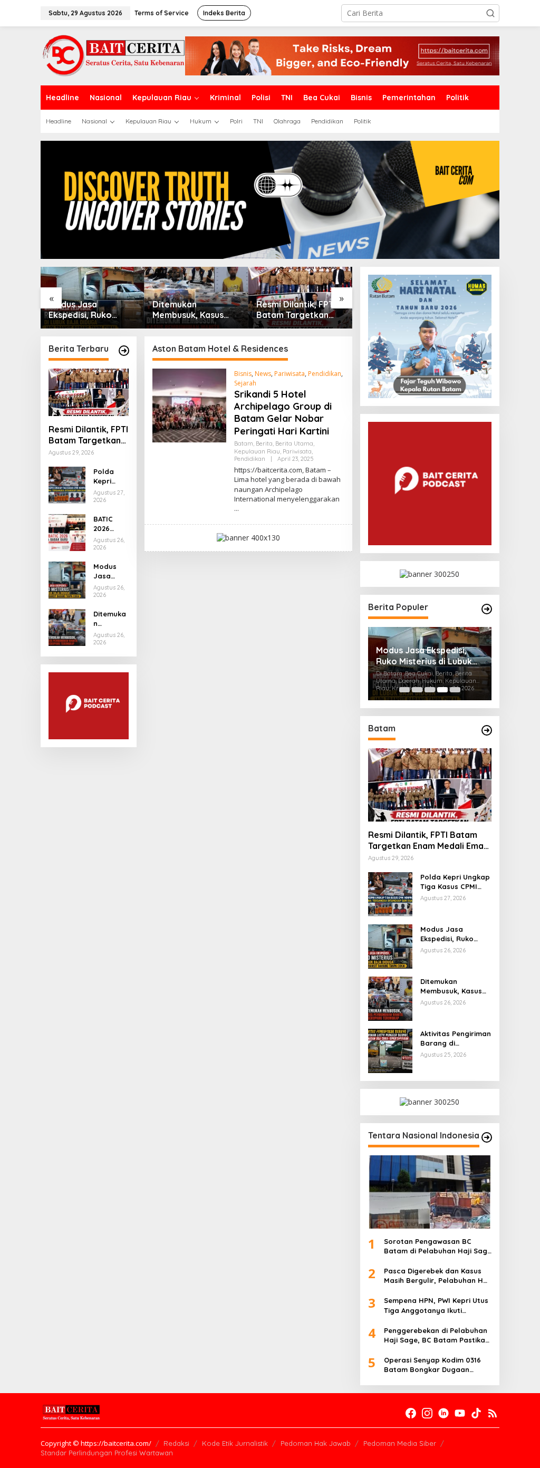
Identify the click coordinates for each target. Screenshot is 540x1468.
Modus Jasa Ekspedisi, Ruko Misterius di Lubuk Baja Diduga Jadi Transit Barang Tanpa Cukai (85, 310)
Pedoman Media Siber (399, 1443)
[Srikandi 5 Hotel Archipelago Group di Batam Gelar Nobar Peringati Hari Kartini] (236, 508)
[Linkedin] (443, 1413)
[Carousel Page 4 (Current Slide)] (442, 689)
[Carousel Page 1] (404, 689)
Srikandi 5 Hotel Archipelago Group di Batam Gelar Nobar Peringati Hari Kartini (283, 412)
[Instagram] (427, 1413)
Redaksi (176, 1443)
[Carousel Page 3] (430, 689)
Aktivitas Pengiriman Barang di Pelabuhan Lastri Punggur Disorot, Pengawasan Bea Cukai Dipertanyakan (455, 1038)
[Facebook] (411, 1413)
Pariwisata (289, 373)
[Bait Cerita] (113, 55)
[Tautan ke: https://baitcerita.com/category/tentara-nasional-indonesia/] (486, 1137)
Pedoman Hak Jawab (316, 1443)
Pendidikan (324, 373)
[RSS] (492, 1413)
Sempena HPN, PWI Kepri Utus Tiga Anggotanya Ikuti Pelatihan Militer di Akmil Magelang (436, 1305)
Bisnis (243, 373)
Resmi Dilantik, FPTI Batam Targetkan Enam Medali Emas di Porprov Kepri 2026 (298, 310)
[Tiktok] (476, 1413)
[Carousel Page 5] (455, 689)
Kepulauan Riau (257, 451)
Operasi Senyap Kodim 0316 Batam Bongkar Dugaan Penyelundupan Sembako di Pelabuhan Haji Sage (432, 1365)
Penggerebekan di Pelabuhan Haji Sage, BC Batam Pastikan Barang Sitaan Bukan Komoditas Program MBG (436, 1335)
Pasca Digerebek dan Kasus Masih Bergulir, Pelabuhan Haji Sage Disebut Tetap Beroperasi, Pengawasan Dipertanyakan (437, 1276)
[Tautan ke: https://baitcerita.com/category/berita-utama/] (486, 609)
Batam (243, 443)
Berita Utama (294, 443)
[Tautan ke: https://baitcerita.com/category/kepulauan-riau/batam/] (486, 730)
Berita (264, 443)
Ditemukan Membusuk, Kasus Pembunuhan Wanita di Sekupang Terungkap (194, 310)
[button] (490, 13)
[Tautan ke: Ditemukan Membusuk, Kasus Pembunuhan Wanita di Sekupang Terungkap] (67, 627)
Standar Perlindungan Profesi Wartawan (107, 1452)
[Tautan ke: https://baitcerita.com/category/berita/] (124, 350)
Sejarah (245, 383)
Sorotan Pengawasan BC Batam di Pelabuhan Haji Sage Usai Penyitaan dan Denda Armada (437, 1246)
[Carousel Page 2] (417, 689)
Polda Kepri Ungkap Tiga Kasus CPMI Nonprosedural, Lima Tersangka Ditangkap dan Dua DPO (110, 476)
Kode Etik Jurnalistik (235, 1443)
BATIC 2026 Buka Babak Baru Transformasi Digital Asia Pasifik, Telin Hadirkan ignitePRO (110, 524)
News (263, 373)
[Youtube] (460, 1413)
